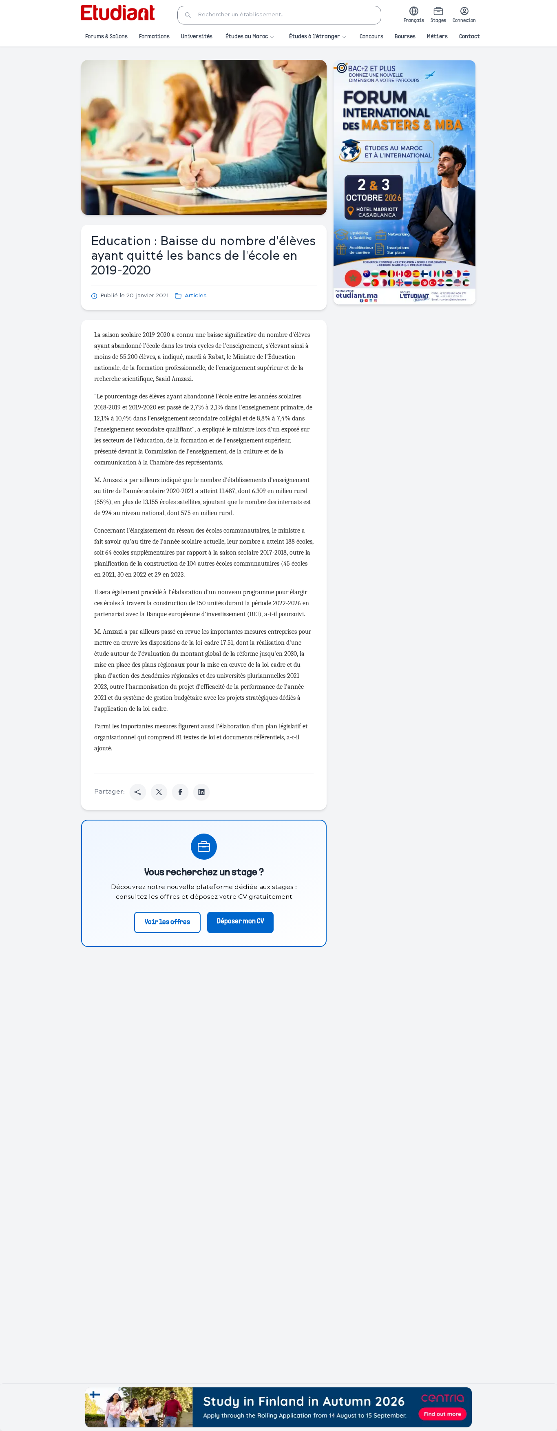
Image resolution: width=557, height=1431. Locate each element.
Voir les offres (167, 922)
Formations (154, 37)
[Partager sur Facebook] (180, 792)
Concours (371, 37)
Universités (196, 37)
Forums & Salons (106, 37)
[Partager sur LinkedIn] (201, 792)
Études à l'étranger (314, 37)
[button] (279, 15)
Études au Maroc (246, 37)
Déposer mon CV (240, 922)
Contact (469, 37)
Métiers (437, 37)
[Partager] (138, 792)
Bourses (405, 37)
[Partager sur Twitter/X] (159, 792)
